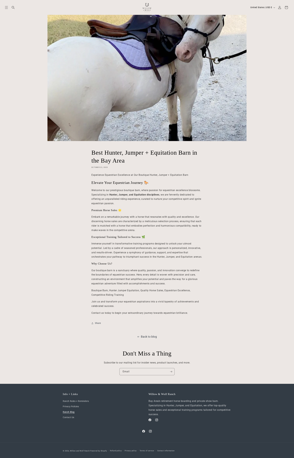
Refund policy (116, 451)
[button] (6, 7)
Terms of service (147, 451)
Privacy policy (131, 451)
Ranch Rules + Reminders (76, 401)
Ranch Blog (69, 412)
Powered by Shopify (98, 451)
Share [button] (98, 323)
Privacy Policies (71, 406)
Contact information (166, 451)
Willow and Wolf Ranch (80, 451)
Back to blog (149, 336)
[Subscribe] (171, 371)
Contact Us (68, 417)
